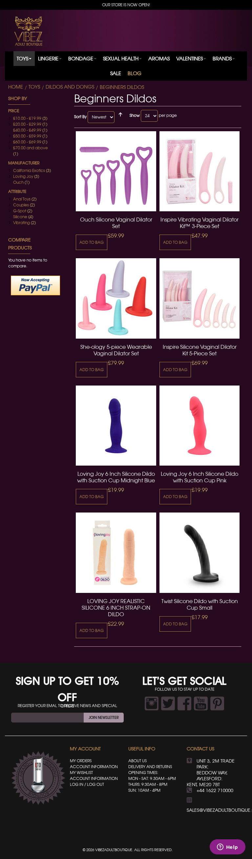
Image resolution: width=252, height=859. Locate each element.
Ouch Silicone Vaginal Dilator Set (116, 222)
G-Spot (19, 210)
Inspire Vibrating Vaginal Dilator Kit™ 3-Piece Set (199, 222)
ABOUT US (137, 760)
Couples (21, 204)
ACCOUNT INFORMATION (94, 766)
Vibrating (21, 222)
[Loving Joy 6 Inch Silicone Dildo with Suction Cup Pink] (199, 426)
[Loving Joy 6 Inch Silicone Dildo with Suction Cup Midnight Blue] (116, 426)
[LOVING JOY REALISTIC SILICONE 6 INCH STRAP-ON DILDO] (116, 553)
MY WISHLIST (81, 772)
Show (135, 115)
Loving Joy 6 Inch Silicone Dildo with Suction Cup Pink (199, 477)
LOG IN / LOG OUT (87, 784)
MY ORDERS (81, 760)
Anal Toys (22, 199)
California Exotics (29, 170)
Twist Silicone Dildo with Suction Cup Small (199, 604)
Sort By (80, 116)
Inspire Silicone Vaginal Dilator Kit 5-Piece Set (200, 350)
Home (15, 87)
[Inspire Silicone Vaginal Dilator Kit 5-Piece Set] (199, 298)
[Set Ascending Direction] (120, 117)
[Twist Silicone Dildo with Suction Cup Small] (199, 553)
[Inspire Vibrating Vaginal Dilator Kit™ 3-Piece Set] (199, 171)
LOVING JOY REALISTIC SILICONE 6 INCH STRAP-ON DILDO (116, 608)
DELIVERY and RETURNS (150, 766)
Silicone (20, 216)
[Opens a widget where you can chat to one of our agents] (227, 847)
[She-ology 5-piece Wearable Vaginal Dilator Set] (116, 298)
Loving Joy (23, 176)
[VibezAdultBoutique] (28, 31)
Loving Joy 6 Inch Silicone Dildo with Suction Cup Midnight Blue (116, 477)
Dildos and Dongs (70, 87)
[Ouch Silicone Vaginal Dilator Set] (116, 171)
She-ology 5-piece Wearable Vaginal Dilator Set (116, 350)
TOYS (34, 87)
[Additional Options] (35, 285)
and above (30, 147)
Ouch (18, 182)
